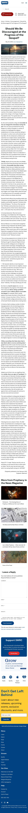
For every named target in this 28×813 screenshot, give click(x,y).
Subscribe (6, 719)
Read (2, 739)
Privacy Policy (14, 807)
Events (3, 745)
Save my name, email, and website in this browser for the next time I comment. (13, 618)
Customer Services (22, 807)
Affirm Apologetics (6, 782)
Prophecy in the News (6, 774)
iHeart (2, 762)
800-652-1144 (5, 797)
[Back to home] (4, 3)
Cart (22, 3)
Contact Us (4, 789)
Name (3, 599)
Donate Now (14, 653)
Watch (2, 737)
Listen (2, 734)
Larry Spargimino (17, 42)
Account (3, 791)
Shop (2, 742)
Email (3, 605)
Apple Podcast (5, 759)
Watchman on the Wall (7, 772)
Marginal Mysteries (6, 779)
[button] (26, 3)
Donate (3, 747)
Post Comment (7, 623)
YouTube (3, 765)
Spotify (3, 757)
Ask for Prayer (4, 794)
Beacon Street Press (6, 777)
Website (3, 611)
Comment (3, 580)
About (2, 750)
